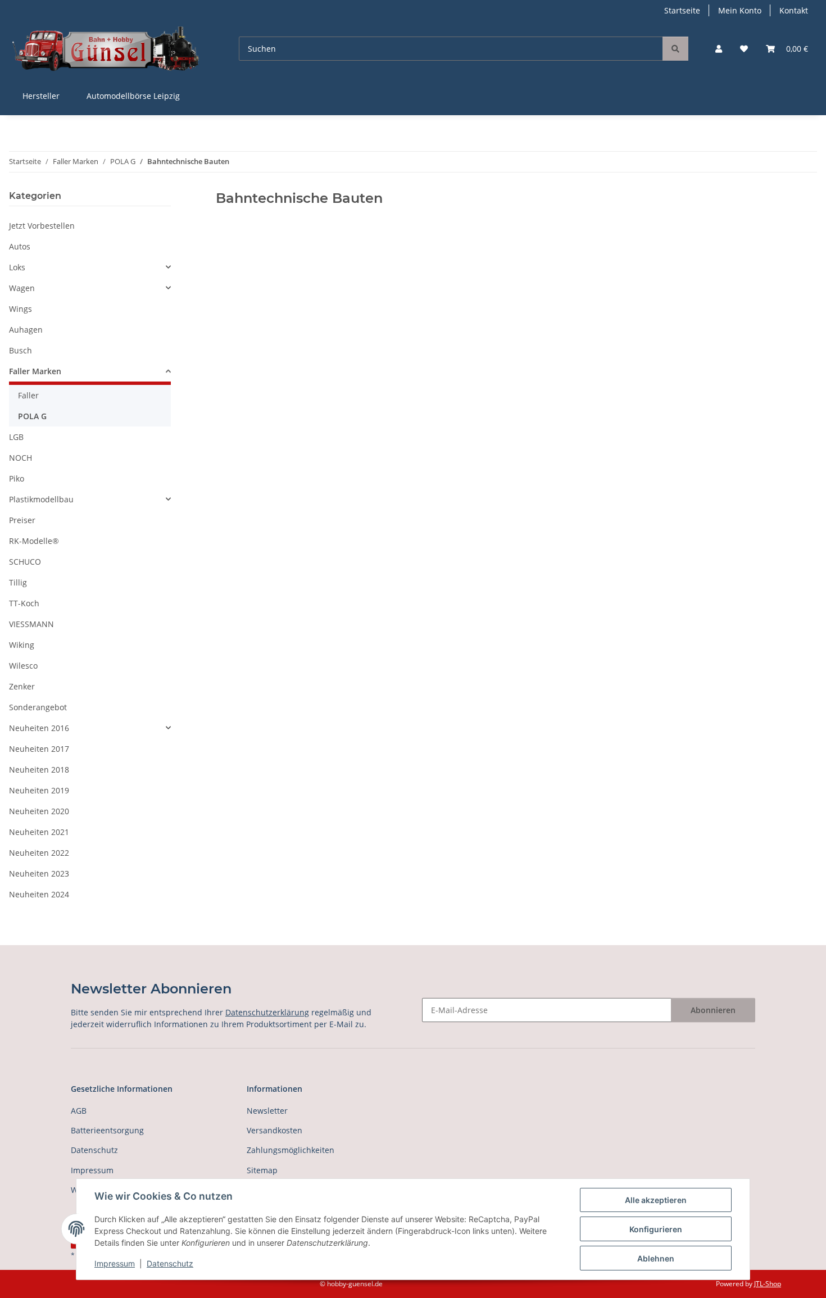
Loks (17, 267)
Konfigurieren (655, 1229)
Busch (20, 350)
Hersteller (41, 95)
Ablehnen (655, 1258)
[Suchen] (675, 49)
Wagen (22, 288)
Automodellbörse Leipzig (133, 95)
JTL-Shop (767, 1283)
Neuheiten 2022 (39, 852)
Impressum (114, 1263)
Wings (20, 308)
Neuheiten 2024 (39, 894)
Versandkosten (274, 1130)
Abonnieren (713, 1010)
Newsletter (267, 1110)
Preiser (22, 520)
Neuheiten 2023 (39, 873)
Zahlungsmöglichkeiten (290, 1150)
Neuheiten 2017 (39, 748)
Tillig (18, 582)
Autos (19, 246)
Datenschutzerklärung (267, 1012)
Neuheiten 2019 (39, 790)
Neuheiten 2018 (39, 769)
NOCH (20, 457)
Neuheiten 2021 (39, 832)
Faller (28, 395)
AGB (79, 1110)
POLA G (32, 416)
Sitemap (262, 1170)
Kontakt (793, 10)
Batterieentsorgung (107, 1130)
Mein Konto (739, 10)
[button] (718, 48)
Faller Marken (35, 371)
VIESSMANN (31, 624)
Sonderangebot (38, 707)
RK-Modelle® (34, 540)
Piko (16, 478)
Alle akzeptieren (656, 1200)
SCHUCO (25, 561)
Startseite (682, 10)
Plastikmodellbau (41, 499)
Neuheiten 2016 (39, 728)
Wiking (21, 644)
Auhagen (26, 329)
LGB (16, 437)
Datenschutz (170, 1263)
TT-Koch (24, 603)
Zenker (22, 686)
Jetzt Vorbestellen (42, 225)
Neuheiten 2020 (39, 811)
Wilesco (23, 665)
